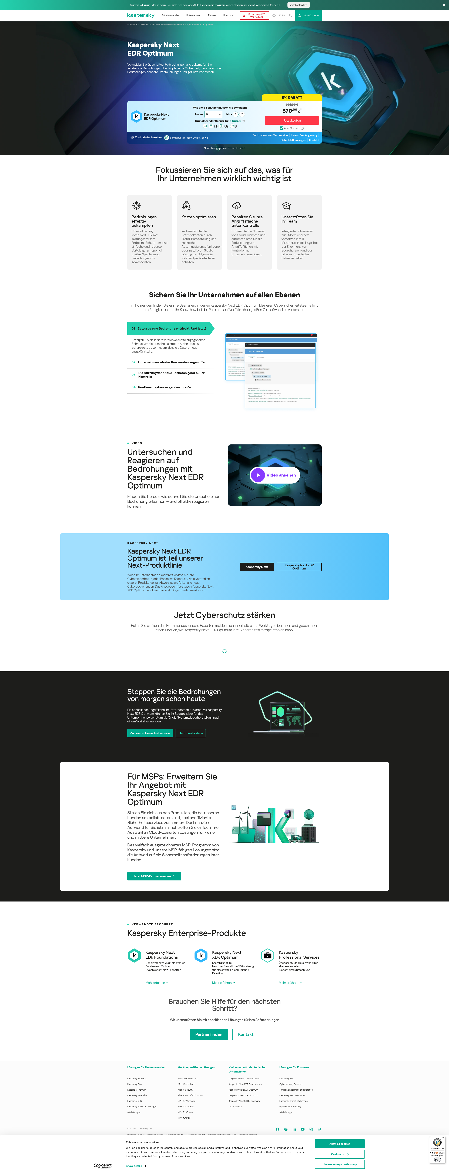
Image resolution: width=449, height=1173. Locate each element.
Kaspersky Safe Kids (137, 1095)
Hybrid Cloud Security (290, 1106)
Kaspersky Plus (134, 1084)
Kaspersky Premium (136, 1089)
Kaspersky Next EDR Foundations (245, 1084)
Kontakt (314, 140)
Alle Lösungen (134, 1112)
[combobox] (282, 15)
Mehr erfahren (155, 982)
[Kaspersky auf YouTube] (303, 1129)
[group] (224, 475)
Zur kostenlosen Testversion (270, 135)
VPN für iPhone (185, 1112)
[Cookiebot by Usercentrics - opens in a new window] (102, 1166)
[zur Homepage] (141, 15)
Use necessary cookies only (340, 1164)
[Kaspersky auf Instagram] (311, 1129)
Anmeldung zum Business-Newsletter (222, 1134)
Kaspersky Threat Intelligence (293, 1101)
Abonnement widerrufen (248, 1134)
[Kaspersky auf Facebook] (277, 1129)
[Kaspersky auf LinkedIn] (294, 1129)
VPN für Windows (186, 1101)
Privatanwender (170, 15)
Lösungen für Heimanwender (146, 1067)
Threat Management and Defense (296, 1089)
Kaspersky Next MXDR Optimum (244, 1101)
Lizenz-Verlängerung (304, 135)
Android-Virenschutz (188, 1078)
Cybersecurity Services (290, 1084)
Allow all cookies (339, 1143)
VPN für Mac (184, 1118)
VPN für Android (186, 1106)
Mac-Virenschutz (186, 1084)
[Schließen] (444, 5)
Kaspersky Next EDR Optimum (243, 1089)
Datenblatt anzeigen (293, 140)
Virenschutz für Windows (190, 1095)
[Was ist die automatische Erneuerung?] (302, 128)
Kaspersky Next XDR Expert (292, 1095)
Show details (134, 1165)
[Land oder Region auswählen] (274, 15)
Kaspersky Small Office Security (244, 1078)
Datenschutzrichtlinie (155, 1134)
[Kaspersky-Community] (319, 1129)
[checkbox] (289, 128)
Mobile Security (185, 1089)
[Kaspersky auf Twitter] (286, 1129)
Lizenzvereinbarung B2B (196, 1134)
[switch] (437, 1160)
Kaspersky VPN (134, 1101)
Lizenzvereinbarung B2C (175, 1134)
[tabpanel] (224, 712)
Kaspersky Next (286, 1078)
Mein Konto (310, 15)
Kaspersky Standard (137, 1078)
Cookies (141, 1134)
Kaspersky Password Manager (141, 1106)
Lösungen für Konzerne (294, 1067)
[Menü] (443, 1138)
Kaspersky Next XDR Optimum (243, 1095)
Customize (337, 1154)
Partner (212, 15)
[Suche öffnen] (291, 15)
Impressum (131, 1134)
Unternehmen (193, 15)
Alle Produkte (235, 1106)
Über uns (228, 15)
